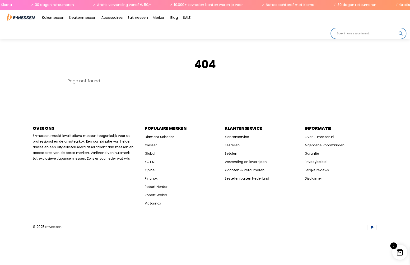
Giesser (151, 145)
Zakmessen (137, 17)
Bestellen (232, 145)
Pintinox (151, 178)
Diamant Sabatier (159, 137)
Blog (174, 17)
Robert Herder (156, 186)
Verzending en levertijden (246, 161)
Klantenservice (237, 137)
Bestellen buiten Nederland (247, 178)
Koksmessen (53, 17)
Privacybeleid (315, 161)
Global (150, 153)
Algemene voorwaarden (325, 145)
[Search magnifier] (400, 33)
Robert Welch (156, 195)
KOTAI (149, 161)
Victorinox (153, 203)
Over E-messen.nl (319, 137)
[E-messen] (21, 17)
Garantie (312, 153)
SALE (187, 17)
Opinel (150, 170)
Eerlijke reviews (317, 170)
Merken (159, 17)
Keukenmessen (82, 17)
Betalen (231, 153)
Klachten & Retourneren (245, 170)
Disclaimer (313, 178)
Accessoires (112, 17)
